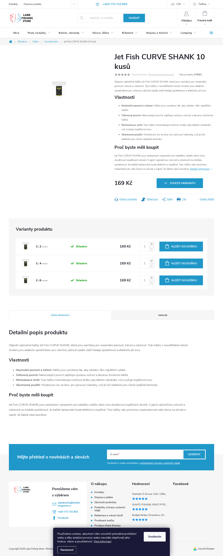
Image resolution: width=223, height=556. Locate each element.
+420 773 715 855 (68, 511)
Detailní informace (199, 169)
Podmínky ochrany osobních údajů (109, 509)
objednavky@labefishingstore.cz (69, 504)
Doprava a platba (32, 4)
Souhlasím (154, 537)
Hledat (134, 18)
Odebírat (194, 454)
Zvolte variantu (182, 183)
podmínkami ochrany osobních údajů (160, 463)
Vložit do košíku (184, 246)
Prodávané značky (104, 520)
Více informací (102, 541)
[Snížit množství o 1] (151, 249)
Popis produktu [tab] (60, 315)
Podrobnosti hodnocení (161, 74)
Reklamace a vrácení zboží (108, 515)
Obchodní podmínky (105, 502)
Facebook (63, 518)
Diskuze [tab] (162, 315)
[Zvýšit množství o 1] (151, 244)
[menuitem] (16, 33)
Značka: (207, 199)
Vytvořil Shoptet (206, 548)
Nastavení (66, 550)
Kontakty (13, 4)
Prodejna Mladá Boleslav (107, 525)
